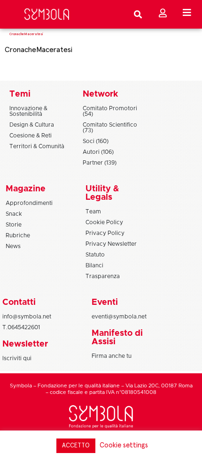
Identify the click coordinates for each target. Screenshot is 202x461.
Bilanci (94, 265)
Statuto (95, 254)
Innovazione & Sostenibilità (28, 111)
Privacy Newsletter (111, 244)
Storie (14, 224)
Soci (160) (96, 141)
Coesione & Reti (30, 135)
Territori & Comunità (36, 146)
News (13, 246)
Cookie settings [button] (124, 445)
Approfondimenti (29, 203)
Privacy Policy (104, 233)
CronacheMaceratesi (38, 49)
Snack (14, 214)
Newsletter (25, 344)
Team (93, 211)
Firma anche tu (112, 356)
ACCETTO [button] (76, 446)
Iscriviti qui (16, 358)
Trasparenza (102, 276)
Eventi (105, 302)
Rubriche (18, 235)
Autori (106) (98, 152)
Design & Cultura (31, 125)
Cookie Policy (104, 222)
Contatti (19, 302)
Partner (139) (100, 163)
